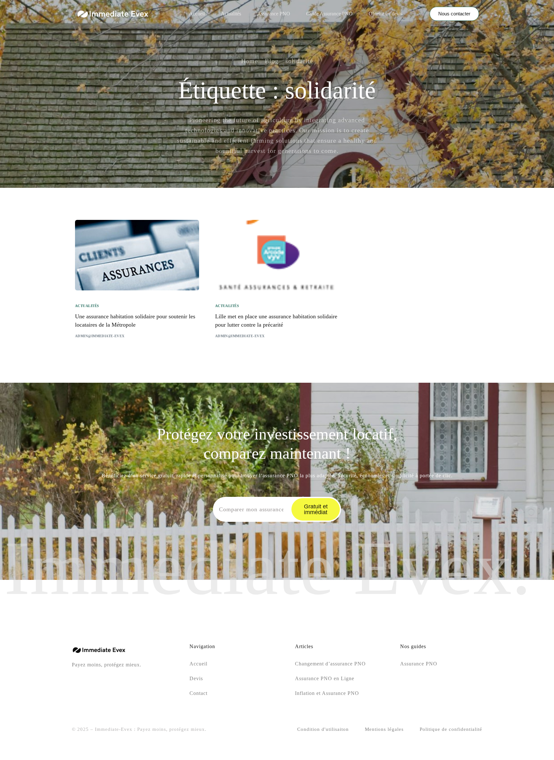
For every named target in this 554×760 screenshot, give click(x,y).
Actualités (87, 306)
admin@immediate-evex (100, 336)
